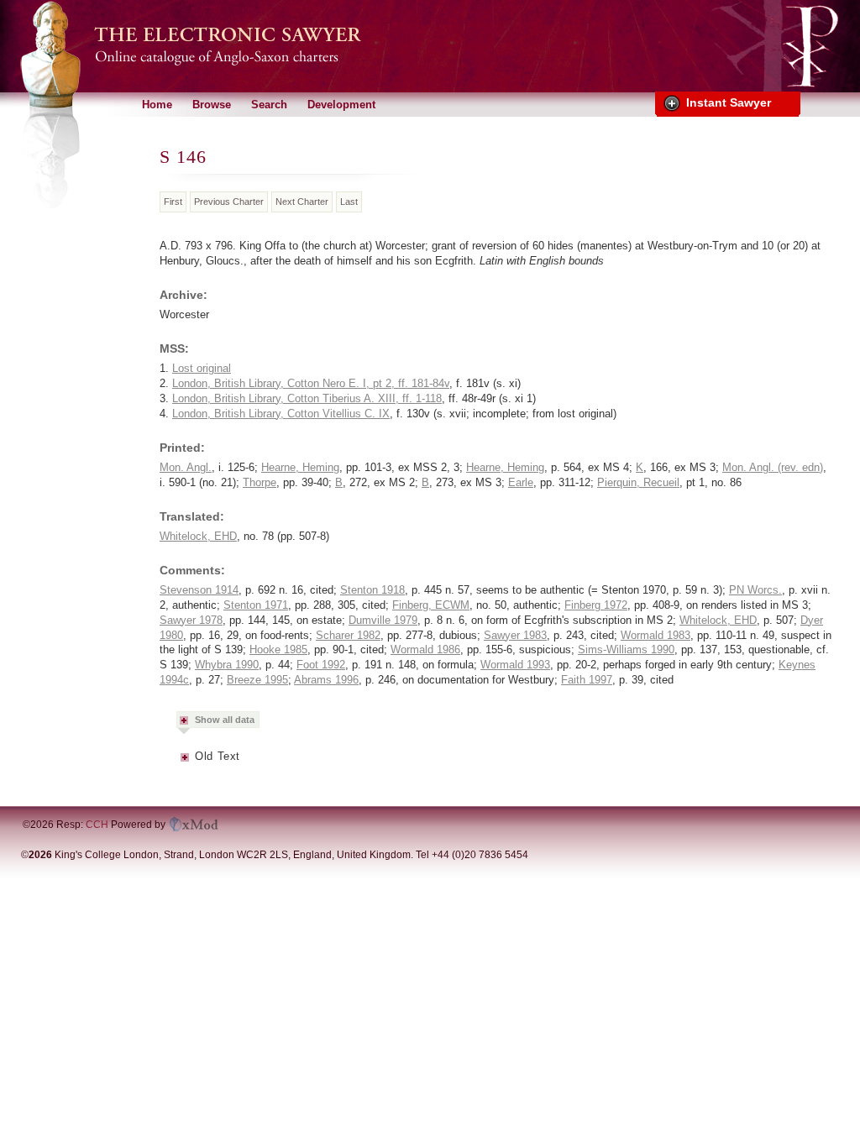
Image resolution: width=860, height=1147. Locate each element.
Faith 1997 (586, 679)
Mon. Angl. (186, 467)
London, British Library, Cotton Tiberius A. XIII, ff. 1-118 (307, 398)
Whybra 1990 (227, 664)
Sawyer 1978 (191, 620)
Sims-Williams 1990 (626, 649)
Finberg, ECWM (430, 605)
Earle (520, 482)
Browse (211, 104)
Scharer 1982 (348, 635)
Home (157, 104)
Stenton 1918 (372, 590)
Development (341, 104)
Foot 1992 (320, 664)
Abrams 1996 (326, 679)
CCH (97, 824)
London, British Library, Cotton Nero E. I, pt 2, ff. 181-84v (310, 383)
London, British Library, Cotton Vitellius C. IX (281, 413)
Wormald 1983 (655, 635)
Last (349, 201)
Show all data (224, 720)
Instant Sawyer (728, 102)
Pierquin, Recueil (638, 482)
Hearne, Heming (300, 467)
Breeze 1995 (257, 679)
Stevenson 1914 (199, 590)
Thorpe (259, 482)
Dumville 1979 (383, 620)
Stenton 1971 (255, 605)
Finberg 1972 (595, 605)
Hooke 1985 (278, 649)
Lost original (201, 368)
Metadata (186, 762)
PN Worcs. (755, 590)
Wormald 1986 (425, 649)
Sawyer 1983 (515, 635)
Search (269, 104)
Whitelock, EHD (198, 536)
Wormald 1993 (515, 664)
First (173, 201)
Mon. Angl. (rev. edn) (772, 467)
